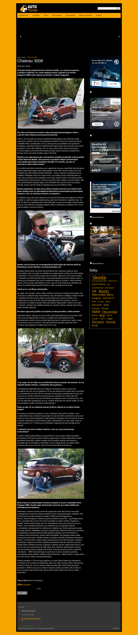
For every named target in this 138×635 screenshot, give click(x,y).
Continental (97, 287)
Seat (106, 304)
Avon (104, 291)
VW (94, 291)
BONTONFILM (98, 284)
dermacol (109, 287)
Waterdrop (112, 281)
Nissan (105, 308)
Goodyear (96, 308)
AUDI (94, 301)
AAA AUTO (108, 298)
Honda (110, 322)
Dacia (109, 315)
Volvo (107, 301)
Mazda (95, 315)
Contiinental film (99, 281)
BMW (96, 311)
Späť (24, 593)
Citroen (100, 301)
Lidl (108, 284)
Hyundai (109, 311)
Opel (110, 318)
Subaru (103, 318)
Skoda (99, 277)
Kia (102, 315)
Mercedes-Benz (103, 294)
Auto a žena (21, 57)
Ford (95, 325)
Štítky (20, 584)
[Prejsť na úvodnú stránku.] (29, 11)
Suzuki (95, 318)
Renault (98, 322)
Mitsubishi (97, 304)
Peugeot (27, 584)
